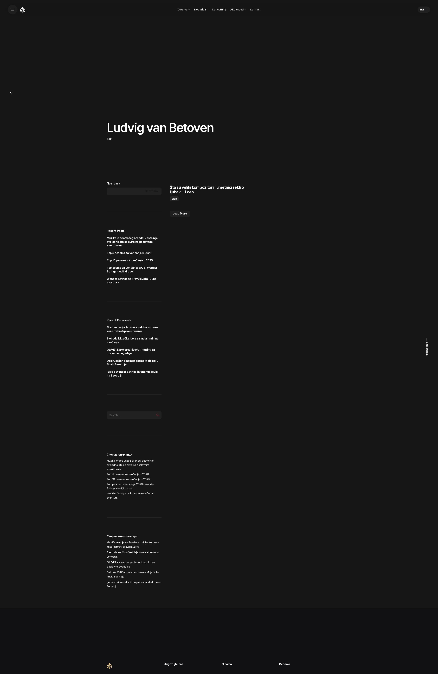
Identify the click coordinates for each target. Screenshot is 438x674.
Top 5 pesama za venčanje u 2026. (129, 253)
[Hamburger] (12, 9)
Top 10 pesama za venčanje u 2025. (130, 260)
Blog (174, 198)
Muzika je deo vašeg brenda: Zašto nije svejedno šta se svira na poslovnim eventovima (132, 241)
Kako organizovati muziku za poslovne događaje (131, 351)
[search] (158, 415)
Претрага (113, 183)
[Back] (11, 92)
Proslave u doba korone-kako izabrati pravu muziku (132, 329)
